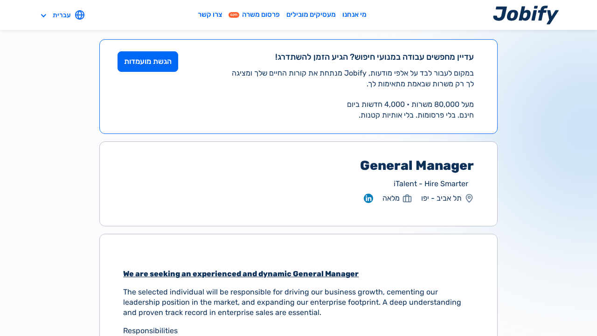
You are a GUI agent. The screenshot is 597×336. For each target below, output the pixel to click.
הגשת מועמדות (148, 61)
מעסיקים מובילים (311, 14)
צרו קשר (210, 14)
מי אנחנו (354, 14)
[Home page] (526, 15)
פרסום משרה (255, 14)
